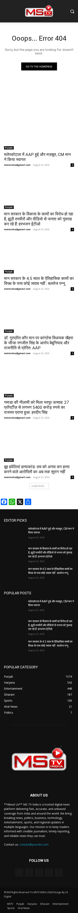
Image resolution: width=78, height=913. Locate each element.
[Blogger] (19, 872)
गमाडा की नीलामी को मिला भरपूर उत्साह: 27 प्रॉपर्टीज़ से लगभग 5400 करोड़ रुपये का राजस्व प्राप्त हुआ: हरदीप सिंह (36, 407)
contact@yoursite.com (34, 844)
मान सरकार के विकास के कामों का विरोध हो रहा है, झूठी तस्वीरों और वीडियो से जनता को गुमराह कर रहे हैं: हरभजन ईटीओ (38, 219)
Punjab (9, 147)
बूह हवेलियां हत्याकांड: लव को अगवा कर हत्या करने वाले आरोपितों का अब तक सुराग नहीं (37, 469)
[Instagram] (49, 872)
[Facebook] (29, 872)
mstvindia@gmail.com (17, 164)
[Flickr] (39, 872)
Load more (38, 486)
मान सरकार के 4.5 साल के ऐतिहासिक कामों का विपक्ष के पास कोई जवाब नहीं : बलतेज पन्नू (39, 281)
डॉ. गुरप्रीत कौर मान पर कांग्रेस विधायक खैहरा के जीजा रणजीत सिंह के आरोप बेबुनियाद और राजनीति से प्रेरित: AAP (38, 342)
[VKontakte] (59, 872)
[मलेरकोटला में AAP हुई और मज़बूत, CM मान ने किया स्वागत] (39, 132)
